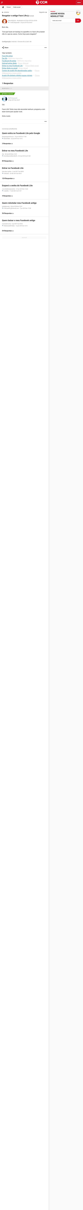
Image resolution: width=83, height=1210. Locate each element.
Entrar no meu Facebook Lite (12, 66)
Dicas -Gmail (23, 68)
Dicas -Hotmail (23, 63)
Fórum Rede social (32, 66)
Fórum (9, 7)
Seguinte (42, 12)
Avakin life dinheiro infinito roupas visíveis (17, 75)
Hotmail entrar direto (9, 63)
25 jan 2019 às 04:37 (26, 22)
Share (6, 47)
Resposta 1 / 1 (7, 88)
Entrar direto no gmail (9, 68)
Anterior (6, 12)
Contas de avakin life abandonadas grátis (17, 71)
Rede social (16, 7)
